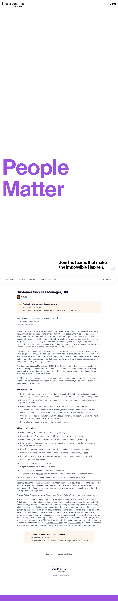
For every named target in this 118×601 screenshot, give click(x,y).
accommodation (49, 525)
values (41, 347)
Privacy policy (53, 575)
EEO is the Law (74, 523)
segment (84, 453)
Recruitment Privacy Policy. (58, 495)
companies (27, 279)
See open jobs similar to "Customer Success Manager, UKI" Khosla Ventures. (52, 310)
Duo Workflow (62, 351)
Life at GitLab (67, 347)
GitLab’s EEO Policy (54, 523)
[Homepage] (13, 3)
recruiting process (91, 525)
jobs (10, 279)
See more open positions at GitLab (59, 554)
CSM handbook (33, 383)
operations (79, 344)
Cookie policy (64, 575)
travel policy (81, 477)
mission (80, 334)
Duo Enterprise (44, 351)
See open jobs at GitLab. (32, 307)
